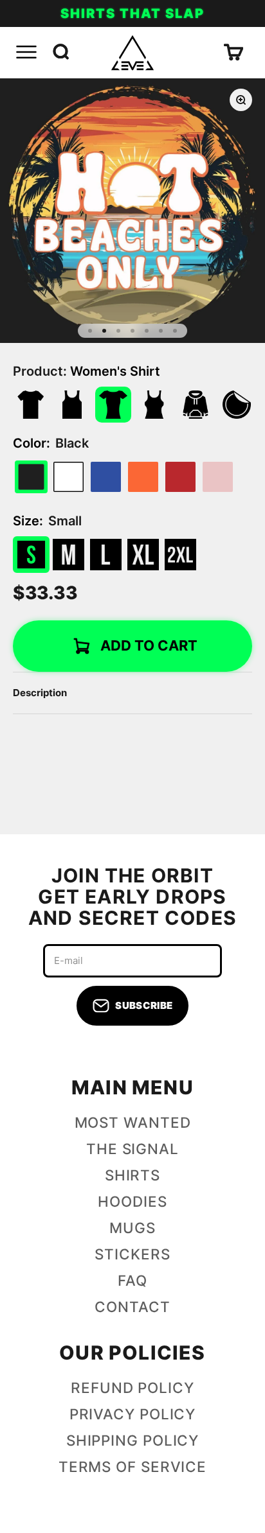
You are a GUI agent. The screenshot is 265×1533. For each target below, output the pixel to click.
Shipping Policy (132, 1440)
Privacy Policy (132, 1414)
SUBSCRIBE (143, 1005)
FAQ (132, 1280)
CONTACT (132, 1306)
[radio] (68, 477)
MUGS (132, 1227)
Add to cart (148, 645)
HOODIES (132, 1201)
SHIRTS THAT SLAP (132, 13)
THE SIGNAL (132, 1148)
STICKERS (132, 1254)
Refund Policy (132, 1387)
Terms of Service (132, 1466)
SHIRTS (132, 1175)
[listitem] (31, 405)
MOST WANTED (133, 1122)
